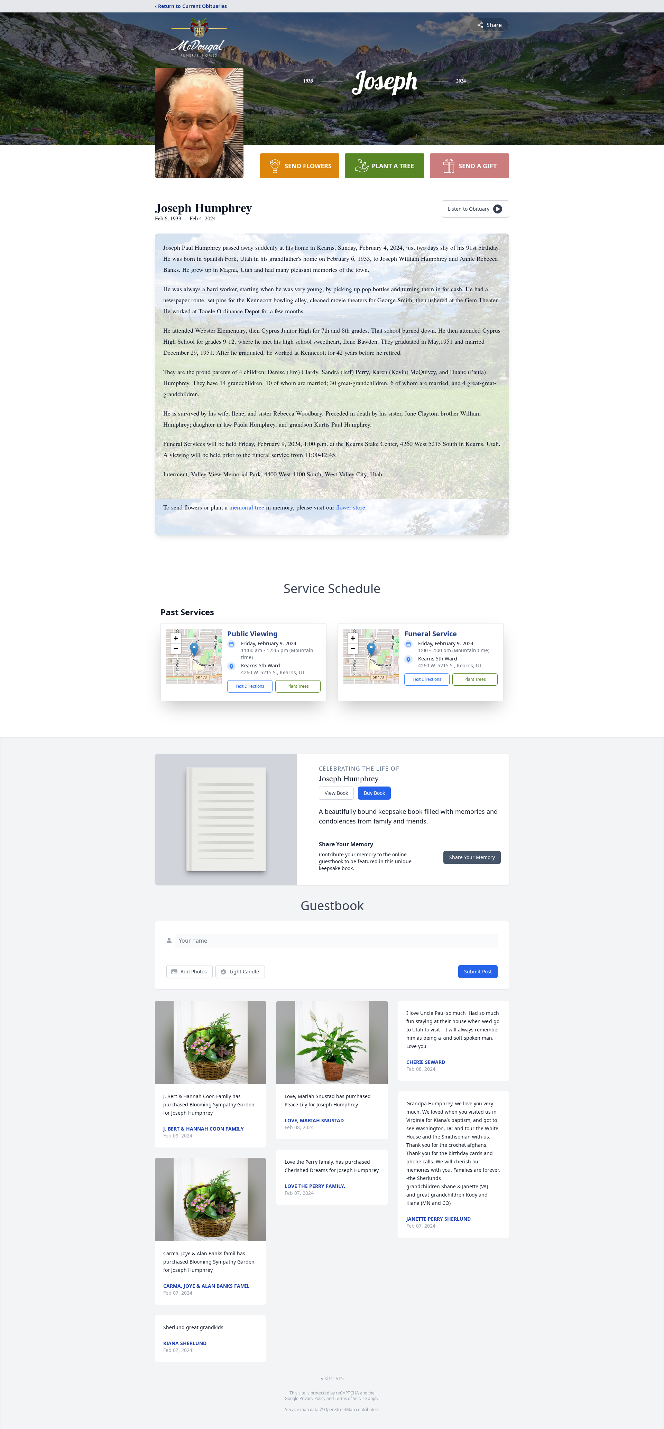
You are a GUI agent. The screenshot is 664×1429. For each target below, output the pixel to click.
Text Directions (250, 686)
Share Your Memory (472, 857)
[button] (194, 649)
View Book (336, 793)
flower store (350, 507)
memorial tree (246, 507)
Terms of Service (351, 1398)
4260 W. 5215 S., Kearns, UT (273, 672)
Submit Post (478, 971)
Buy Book (374, 793)
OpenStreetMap (339, 1409)
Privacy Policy (312, 1398)
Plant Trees (298, 686)
